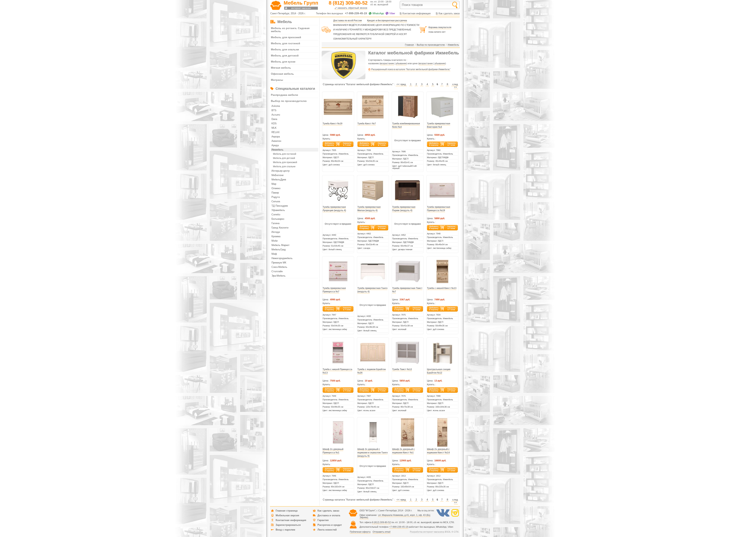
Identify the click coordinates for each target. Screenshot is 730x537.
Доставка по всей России (347, 20)
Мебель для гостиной (285, 43)
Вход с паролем (285, 529)
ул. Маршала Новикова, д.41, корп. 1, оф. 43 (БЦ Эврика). (394, 516)
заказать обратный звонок (352, 7)
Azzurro (275, 114)
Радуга (275, 197)
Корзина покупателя (439, 27)
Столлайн (277, 271)
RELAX (275, 132)
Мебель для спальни (285, 49)
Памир (275, 192)
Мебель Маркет (280, 245)
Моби (274, 240)
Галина (275, 223)
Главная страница (287, 510)
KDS (274, 123)
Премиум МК (278, 262)
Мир (273, 183)
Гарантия (323, 520)
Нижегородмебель (282, 258)
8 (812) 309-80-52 (381, 522)
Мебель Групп (301, 3)
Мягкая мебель (281, 67)
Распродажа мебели (284, 94)
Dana (274, 119)
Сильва (275, 201)
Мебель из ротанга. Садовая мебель (290, 30)
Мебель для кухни (283, 61)
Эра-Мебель (278, 275)
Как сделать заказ (449, 13)
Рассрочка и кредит (329, 525)
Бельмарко (277, 218)
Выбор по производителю (289, 100)
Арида (275, 145)
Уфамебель (278, 210)
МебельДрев (278, 179)
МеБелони (277, 175)
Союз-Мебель (279, 267)
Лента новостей (327, 529)
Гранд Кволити (279, 227)
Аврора (275, 136)
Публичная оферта (360, 532)
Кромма (275, 236)
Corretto (275, 214)
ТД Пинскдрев (279, 205)
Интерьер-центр (280, 170)
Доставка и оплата (328, 515)
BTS (273, 110)
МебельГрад (278, 249)
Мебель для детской (285, 55)
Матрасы (277, 79)
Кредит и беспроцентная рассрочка (387, 20)
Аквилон (276, 141)
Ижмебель (277, 149)
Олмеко (275, 188)
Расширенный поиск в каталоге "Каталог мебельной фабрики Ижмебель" (410, 69)
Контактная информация (416, 13)
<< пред (401, 84)
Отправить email (381, 532)
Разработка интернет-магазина (427, 532)
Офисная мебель (282, 73)
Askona (275, 106)
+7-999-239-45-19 (398, 527)
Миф (274, 253)
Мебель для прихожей (286, 37)
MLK (274, 127)
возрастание (387, 63)
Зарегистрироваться (288, 525)
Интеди (275, 232)
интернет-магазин (301, 8)
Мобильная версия (287, 515)
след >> (455, 86)
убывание (401, 63)
